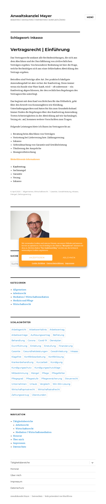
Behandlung (18, 340)
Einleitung (35, 346)
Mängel (13, 194)
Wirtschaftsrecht (41, 192)
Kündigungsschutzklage (47, 367)
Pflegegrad (17, 378)
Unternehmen (19, 384)
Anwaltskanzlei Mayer (31, 16)
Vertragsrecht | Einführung (40, 49)
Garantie (53, 192)
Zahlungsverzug (24, 194)
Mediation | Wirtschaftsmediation (31, 297)
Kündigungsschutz (22, 367)
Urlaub (33, 384)
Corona (31, 340)
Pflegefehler (58, 373)
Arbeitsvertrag (57, 329)
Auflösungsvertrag (40, 335)
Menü (90, 17)
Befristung (58, 335)
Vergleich (45, 384)
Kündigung (57, 362)
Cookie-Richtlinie (38, 263)
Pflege (45, 373)
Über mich (18, 439)
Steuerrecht (71, 378)
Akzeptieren (37, 257)
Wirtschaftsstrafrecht (49, 389)
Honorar (17, 436)
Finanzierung (66, 346)
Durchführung (19, 346)
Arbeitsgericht (19, 329)
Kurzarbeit (42, 362)
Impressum (69, 263)
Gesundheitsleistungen (35, 351)
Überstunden (39, 395)
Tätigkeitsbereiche (23, 421)
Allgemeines (28, 192)
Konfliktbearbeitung (35, 357)
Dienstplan (55, 340)
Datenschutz (19, 446)
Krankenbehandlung (22, 362)
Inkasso (75, 192)
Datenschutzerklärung (55, 263)
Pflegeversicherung (51, 378)
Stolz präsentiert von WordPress (58, 496)
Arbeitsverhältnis (38, 329)
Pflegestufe (32, 378)
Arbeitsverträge (20, 335)
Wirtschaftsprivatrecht (23, 389)
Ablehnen (69, 257)
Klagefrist (16, 357)
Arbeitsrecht (19, 293)
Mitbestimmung (20, 373)
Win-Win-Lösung (61, 384)
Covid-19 (42, 340)
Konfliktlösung (56, 357)
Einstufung (50, 346)
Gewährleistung (64, 192)
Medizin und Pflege (23, 300)
